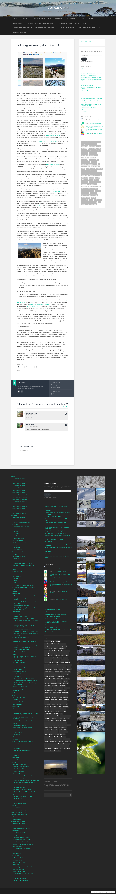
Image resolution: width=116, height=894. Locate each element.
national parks (84, 184)
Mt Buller (83, 179)
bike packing (65, 653)
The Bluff (54, 739)
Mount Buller (47, 699)
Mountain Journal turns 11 (19, 481)
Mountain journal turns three (20, 511)
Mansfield (16, 578)
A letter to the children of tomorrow (22, 828)
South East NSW (54, 729)
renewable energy (85, 186)
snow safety (53, 725)
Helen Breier (89, 129)
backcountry (84, 148)
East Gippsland (85, 159)
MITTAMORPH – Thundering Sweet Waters (25, 873)
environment (71, 18)
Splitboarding (55, 732)
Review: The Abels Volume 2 (21, 785)
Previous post (56, 391)
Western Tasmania (48, 748)
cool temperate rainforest (66, 664)
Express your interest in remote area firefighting (25, 645)
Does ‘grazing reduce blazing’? (21, 605)
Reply (66, 414)
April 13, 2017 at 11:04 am (32, 414)
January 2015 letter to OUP (33, 306)
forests (88, 166)
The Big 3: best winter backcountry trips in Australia (58, 629)
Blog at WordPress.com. (18, 890)
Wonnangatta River (85, 204)
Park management (17, 676)
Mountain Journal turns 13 (19, 485)
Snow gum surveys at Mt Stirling (89, 107)
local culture (60, 687)
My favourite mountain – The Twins (54, 539)
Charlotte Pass (48, 662)
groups (15, 569)
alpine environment (96, 141)
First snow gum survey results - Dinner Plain (92, 73)
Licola (55, 687)
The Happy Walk (31, 413)
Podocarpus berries (19, 857)
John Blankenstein (17, 846)
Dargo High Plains (85, 157)
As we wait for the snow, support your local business (58, 525)
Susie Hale (15, 753)
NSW (14, 520)
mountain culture (85, 175)
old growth (56, 713)
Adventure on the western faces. (22, 522)
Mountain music (18, 807)
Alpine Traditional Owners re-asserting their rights (25, 711)
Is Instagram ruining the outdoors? (38, 45)
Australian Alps (85, 146)
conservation (56, 664)
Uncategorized (56, 385)
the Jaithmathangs (17, 704)
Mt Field (16, 531)
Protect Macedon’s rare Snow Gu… (94, 127)
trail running (61, 741)
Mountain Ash (65, 692)
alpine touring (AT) (48, 648)
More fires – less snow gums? (21, 649)
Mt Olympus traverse (19, 536)
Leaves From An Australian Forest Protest (24, 775)
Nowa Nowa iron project (20, 667)
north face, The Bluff (18, 702)
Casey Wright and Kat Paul (19, 725)
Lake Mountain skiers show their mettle (23, 741)
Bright (99, 148)
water (52, 746)
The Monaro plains (17, 883)
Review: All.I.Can (18, 798)
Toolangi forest (66, 739)
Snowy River (47, 729)
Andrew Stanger (17, 830)
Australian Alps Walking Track (95, 146)
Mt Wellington (53, 708)
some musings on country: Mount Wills (23, 867)
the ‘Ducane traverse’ (19, 538)
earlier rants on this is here (53, 135)
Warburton (47, 746)
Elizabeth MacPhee (17, 732)
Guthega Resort (60, 678)
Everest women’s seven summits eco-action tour (26, 631)
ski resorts (84, 188)
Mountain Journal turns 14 (19, 488)
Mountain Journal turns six (19, 508)
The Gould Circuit (18, 540)
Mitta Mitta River (48, 692)
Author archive (19, 391)
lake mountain (84, 170)
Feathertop (15, 699)
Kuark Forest (65, 683)
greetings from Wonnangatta (21, 842)
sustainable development (60, 734)
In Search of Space (19, 771)
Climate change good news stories (23, 629)
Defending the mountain (95, 123)
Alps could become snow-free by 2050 (23, 623)
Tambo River (56, 736)
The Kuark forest (18, 660)
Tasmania (93, 197)
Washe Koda (89, 133)
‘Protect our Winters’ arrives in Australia (24, 618)
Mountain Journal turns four (20, 499)
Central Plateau (85, 153)
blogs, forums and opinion (19, 556)
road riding (47, 720)
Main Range (66, 687)
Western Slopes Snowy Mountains (61, 746)
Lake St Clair (17, 529)
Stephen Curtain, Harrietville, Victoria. (22, 750)
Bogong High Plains (92, 148)
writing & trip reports (20, 32)
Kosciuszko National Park (97, 168)
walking (58, 387)
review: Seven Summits (20, 810)
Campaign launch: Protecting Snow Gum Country (57, 533)
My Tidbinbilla (97, 119)
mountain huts (64, 694)
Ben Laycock (16, 835)
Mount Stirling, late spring (19, 862)
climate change (85, 155)
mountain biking (98, 173)
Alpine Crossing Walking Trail (50, 643)
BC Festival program (18, 817)
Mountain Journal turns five (20, 497)
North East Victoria (92, 184)
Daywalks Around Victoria (20, 769)
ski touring (53, 722)
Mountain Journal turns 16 (19, 492)
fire (98, 164)
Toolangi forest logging (20, 662)
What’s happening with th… (63, 599)
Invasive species (52, 680)
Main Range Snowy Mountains (87, 173)
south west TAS (93, 193)
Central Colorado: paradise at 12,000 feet (23, 844)
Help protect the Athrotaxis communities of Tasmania (58, 547)
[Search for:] (58, 795)
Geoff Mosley (16, 734)
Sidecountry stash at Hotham (22, 27)
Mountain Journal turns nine (20, 501)
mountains (99, 175)
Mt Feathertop (89, 179)
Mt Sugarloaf (18, 549)
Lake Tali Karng (62, 685)
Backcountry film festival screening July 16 (56, 522)
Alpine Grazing (16, 593)
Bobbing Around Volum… (56, 584)
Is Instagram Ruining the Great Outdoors (47, 141)
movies (60, 699)
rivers (68, 718)
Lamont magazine (18, 773)
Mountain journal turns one (19, 504)
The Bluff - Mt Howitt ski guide (89, 75)
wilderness (56, 748)
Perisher (68, 715)
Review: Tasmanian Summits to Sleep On (24, 782)
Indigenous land (18, 23)
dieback (55, 669)
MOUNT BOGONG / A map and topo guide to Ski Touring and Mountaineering (92, 80)
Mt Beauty (47, 701)
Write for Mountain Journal (87, 27)
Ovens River (62, 715)
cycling (64, 666)
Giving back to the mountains (88, 90)
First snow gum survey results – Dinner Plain (92, 98)
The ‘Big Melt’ (16, 755)
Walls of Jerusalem (65, 743)
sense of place (93, 186)
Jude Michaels (89, 126)
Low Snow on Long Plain (20, 832)
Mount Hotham (85, 177)
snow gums (84, 190)
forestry (83, 166)
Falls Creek (84, 164)
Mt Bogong (91, 177)
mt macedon (65, 706)
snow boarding (94, 188)
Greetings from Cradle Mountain (22, 839)
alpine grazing (84, 144)
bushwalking (89, 150)
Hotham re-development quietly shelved (24, 585)
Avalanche (60, 650)
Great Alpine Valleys (95, 166)
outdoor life (56, 715)
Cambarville (59, 657)
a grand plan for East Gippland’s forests (24, 678)
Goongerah (51, 676)
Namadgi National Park (49, 711)
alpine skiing (64, 646)
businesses (16, 558)
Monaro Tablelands (57, 692)
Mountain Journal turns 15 (19, 490)
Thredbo (59, 739)
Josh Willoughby (17, 853)
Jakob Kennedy (17, 739)
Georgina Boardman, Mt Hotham (21, 737)
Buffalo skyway (18, 583)
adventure (25, 18)
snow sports (97, 190)
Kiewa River (47, 683)
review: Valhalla (18, 801)
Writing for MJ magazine (19, 823)
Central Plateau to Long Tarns (21, 526)
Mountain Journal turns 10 (19, 478)
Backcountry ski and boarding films (23, 796)
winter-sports (67, 748)
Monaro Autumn (18, 876)
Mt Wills (59, 708)
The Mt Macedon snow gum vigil (53, 553)
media (14, 574)
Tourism (91, 199)
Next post (55, 394)
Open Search (103, 32)
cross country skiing (93, 155)
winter (99, 202)
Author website (22, 391)
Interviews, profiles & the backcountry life (42, 23)
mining (65, 690)
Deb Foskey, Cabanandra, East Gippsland (23, 730)
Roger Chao (16, 864)
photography (47, 718)
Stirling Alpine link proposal (20, 686)
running (52, 720)
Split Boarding (84, 195)
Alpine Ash (89, 141)
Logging (15, 654)
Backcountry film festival (42, 18)
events (14, 561)
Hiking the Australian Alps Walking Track (55, 531)
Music (14, 805)
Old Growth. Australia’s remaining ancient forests (26, 780)
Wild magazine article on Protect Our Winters (26, 620)
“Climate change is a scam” (21, 616)
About (15, 18)
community (58, 18)
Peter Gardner (16, 748)
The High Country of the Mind (20, 880)
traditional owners (97, 199)
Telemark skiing (85, 199)
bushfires (83, 150)
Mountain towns (17, 576)
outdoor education (48, 715)
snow (89, 188)
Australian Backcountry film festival (23, 563)
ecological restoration (93, 159)
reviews (85, 23)
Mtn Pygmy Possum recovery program (23, 673)
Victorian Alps (89, 202)
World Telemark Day (67, 27)
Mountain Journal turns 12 (19, 483)
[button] (91, 482)
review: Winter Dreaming (20, 803)
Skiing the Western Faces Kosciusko (23, 789)
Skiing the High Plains (19, 787)
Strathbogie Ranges (63, 732)
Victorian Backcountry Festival (45, 27)
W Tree (83, 71)
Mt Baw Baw (66, 699)
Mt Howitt (47, 706)
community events (48, 664)
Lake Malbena (47, 685)
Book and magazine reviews (20, 764)
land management (92, 170)
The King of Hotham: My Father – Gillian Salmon (26, 792)
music (64, 708)
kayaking (65, 680)
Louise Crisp (16, 855)
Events (82, 18)
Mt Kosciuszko (53, 706)
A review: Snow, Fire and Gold (21, 766)
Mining (14, 664)
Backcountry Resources (19, 517)
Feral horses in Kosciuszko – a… (61, 588)
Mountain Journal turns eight (20, 494)
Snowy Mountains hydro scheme (59, 727)
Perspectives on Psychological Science (39, 304)
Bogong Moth (16, 611)
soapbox (15, 580)
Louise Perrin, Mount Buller (19, 746)
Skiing (99, 186)
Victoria (83, 202)
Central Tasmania (92, 153)
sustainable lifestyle (86, 197)
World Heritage (94, 204)
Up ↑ (104, 890)
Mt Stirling (47, 708)
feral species (90, 164)
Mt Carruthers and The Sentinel (22, 848)
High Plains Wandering (19, 871)
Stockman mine (18, 669)
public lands (54, 718)
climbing (62, 662)
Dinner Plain (92, 157)
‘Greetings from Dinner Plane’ (21, 837)
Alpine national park (92, 144)
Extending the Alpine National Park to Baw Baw (25, 680)
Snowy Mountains (85, 193)
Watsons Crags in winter (87, 85)
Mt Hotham (96, 179)
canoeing (65, 657)
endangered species (86, 161)
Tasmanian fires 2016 (19, 652)
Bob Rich (15, 723)
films (95, 164)
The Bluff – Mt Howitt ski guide (21, 542)
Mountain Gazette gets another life (23, 778)
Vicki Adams (16, 757)
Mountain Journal (58, 7)
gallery (91, 18)
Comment (63, 456)
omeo (61, 713)
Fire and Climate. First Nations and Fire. (23, 647)
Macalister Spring (17, 860)
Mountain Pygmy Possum (19, 671)
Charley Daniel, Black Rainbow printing (22, 727)
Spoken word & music (18, 869)
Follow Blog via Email (86, 48)
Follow (84, 59)
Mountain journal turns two (20, 513)
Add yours (65, 406)
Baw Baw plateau (48, 653)
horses (83, 168)
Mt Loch (59, 706)
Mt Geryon (84, 83)
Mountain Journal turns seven (20, 506)
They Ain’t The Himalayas (20, 878)
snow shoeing (91, 190)
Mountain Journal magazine (70, 23)
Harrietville (67, 678)
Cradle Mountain (48, 666)
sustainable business (93, 195)
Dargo (68, 666)
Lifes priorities (16, 743)
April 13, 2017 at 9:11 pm (32, 426)
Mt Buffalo (98, 177)
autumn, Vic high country (19, 697)
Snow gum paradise (98, 133)
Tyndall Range (68, 741)
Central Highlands (97, 150)
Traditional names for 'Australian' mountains (92, 77)
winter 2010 (16, 706)
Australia (55, 648)
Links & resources (17, 571)
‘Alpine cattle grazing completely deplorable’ (25, 595)
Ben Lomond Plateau (57, 653)
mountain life (92, 175)
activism (83, 141)
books (62, 655)
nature (54, 387)
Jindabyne (88, 168)
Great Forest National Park (50, 678)
